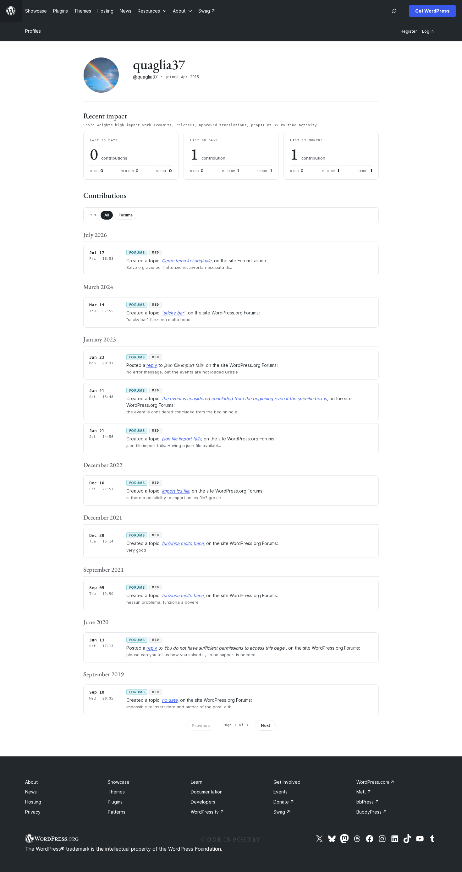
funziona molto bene (183, 543)
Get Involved (286, 782)
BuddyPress (371, 812)
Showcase (118, 782)
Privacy (33, 812)
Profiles (33, 31)
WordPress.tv (207, 812)
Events (280, 791)
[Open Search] (394, 11)
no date (170, 700)
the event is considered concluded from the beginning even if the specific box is (244, 398)
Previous (201, 725)
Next (265, 725)
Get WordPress (432, 11)
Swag (281, 812)
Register (409, 31)
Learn (196, 782)
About (31, 782)
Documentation (207, 791)
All (106, 215)
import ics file (175, 490)
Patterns (116, 812)
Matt (363, 791)
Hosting (33, 801)
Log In (428, 31)
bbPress (367, 801)
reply (151, 365)
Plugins (115, 801)
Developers (203, 801)
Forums (125, 215)
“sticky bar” (173, 312)
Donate (283, 801)
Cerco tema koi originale (187, 260)
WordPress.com (375, 782)
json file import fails (181, 438)
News (31, 791)
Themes (116, 791)
